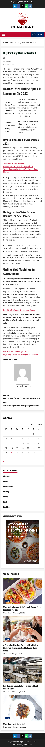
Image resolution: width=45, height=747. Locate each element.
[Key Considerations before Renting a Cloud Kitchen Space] (22, 670)
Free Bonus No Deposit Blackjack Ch (18, 166)
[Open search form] (28, 34)
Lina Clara (8, 613)
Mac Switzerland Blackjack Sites (16, 351)
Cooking (6, 491)
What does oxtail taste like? (14, 724)
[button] (3, 34)
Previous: (22, 397)
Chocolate (6, 476)
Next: (21, 404)
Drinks (5, 496)
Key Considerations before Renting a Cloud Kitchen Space (20, 687)
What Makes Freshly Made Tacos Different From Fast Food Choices (22, 608)
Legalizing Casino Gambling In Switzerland (20, 354)
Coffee (5, 481)
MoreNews (16, 744)
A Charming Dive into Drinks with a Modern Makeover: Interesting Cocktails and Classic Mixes (20, 648)
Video (40, 34)
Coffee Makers (8, 486)
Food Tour (6, 507)
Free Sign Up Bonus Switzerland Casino (19, 310)
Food (5, 501)
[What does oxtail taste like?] (22, 708)
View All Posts (22, 386)
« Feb (5, 461)
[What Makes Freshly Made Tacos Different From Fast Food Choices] (22, 591)
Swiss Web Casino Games (13, 163)
